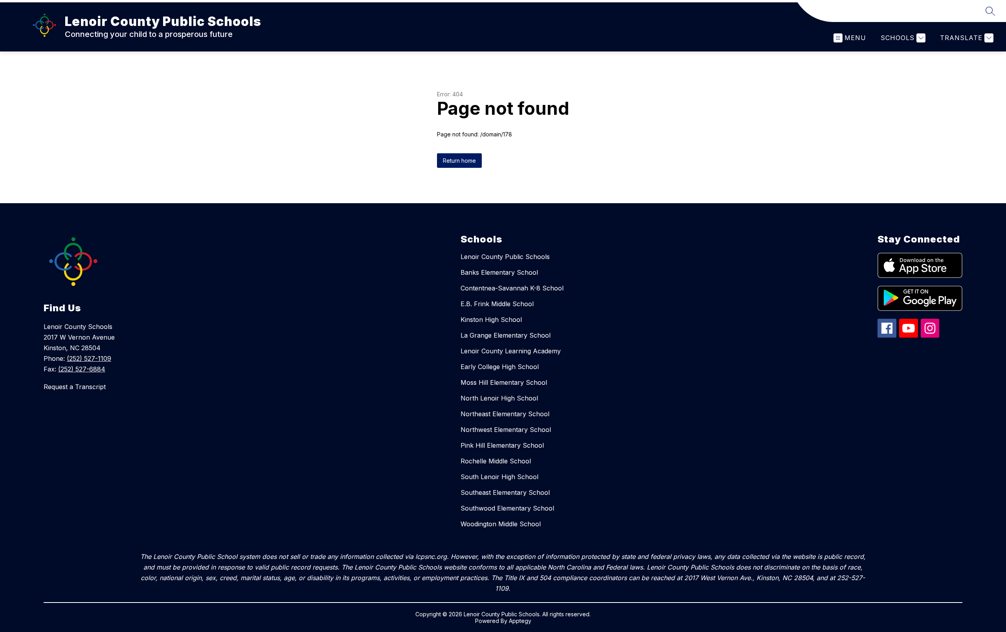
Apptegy (520, 620)
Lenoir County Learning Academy (511, 351)
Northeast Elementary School (505, 414)
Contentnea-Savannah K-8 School (512, 288)
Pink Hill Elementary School (502, 445)
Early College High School (500, 367)
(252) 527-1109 (89, 358)
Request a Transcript (75, 387)
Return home (459, 160)
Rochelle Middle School (496, 461)
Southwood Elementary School (507, 508)
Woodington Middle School (501, 524)
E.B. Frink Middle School (497, 304)
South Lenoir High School (499, 477)
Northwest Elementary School (506, 430)
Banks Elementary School (499, 272)
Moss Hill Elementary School (504, 382)
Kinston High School (491, 319)
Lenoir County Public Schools (505, 257)
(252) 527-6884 (81, 369)
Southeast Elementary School (505, 492)
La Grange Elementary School (506, 335)
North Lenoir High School (499, 398)
